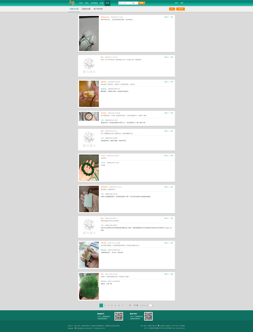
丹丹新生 (104, 113)
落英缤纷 (104, 82)
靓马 (102, 218)
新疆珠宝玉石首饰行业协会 (113, 325)
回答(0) (166, 17)
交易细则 (182, 325)
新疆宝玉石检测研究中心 (98, 325)
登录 (176, 3)
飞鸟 (102, 120)
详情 (171, 17)
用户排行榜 (98, 9)
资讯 (87, 3)
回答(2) (166, 155)
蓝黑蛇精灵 (104, 187)
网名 (102, 131)
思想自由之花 (105, 17)
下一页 (136, 305)
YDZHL (103, 155)
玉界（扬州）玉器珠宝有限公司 (148, 325)
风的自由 (103, 89)
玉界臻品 (94, 3)
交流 (107, 3)
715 (130, 305)
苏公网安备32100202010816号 (84, 328)
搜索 (141, 3)
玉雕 (101, 3)
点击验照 (162, 325)
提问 (172, 9)
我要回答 (180, 9)
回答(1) (166, 82)
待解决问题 (74, 9)
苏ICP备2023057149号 (99, 328)
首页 (81, 3)
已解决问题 (86, 9)
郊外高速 (104, 243)
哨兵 (102, 57)
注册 (181, 3)
